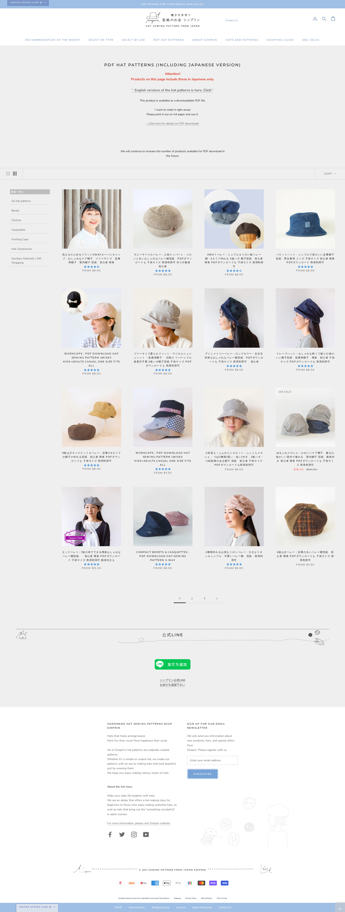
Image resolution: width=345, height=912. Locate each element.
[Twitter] (122, 834)
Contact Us (231, 20)
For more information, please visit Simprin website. (139, 823)
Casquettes (18, 230)
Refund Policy (206, 898)
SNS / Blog (311, 39)
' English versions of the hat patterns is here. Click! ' (172, 90)
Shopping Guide (280, 39)
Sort (328, 173)
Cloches (16, 220)
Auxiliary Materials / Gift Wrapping (26, 261)
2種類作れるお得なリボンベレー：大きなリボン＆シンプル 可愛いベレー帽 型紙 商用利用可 (234, 556)
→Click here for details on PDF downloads (172, 123)
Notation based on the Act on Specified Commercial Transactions (143, 898)
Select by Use (133, 39)
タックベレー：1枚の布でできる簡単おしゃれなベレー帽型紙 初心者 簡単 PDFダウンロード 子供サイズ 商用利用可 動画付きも (91, 556)
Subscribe (202, 773)
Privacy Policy (191, 898)
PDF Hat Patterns (169, 39)
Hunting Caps (20, 239)
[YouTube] (146, 834)
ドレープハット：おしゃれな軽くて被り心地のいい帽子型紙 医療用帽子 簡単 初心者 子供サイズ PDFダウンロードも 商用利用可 (305, 357)
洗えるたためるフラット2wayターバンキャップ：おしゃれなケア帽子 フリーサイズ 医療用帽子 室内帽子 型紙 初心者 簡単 (91, 258)
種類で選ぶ (18, 191)
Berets (15, 210)
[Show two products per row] (8, 173)
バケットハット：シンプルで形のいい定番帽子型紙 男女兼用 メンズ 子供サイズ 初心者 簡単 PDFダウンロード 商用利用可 (305, 258)
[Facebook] (110, 834)
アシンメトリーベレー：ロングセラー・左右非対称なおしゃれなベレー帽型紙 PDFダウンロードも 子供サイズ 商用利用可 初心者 (234, 357)
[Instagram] (134, 834)
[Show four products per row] (15, 173)
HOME (118, 907)
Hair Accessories (21, 249)
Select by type (101, 39)
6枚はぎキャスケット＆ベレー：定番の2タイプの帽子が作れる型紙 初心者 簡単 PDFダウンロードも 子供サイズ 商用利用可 (91, 456)
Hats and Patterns (242, 39)
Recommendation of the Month (52, 39)
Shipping (177, 898)
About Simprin (204, 39)
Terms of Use (222, 898)
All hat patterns (21, 201)
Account (180, 907)
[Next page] (217, 598)
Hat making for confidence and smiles (172, 4)
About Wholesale (202, 907)
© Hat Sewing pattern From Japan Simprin (172, 869)
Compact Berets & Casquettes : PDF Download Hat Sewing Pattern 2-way (162, 556)
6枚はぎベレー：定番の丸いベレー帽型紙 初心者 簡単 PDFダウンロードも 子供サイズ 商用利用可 (305, 556)
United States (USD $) (26, 2)
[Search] (324, 18)
